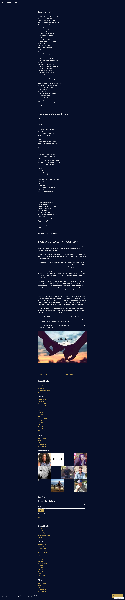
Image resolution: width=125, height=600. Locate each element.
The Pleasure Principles (10, 2)
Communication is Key (44, 390)
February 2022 (42, 399)
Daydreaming (41, 388)
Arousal (40, 392)
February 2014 (42, 431)
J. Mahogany (41, 105)
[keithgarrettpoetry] (67, 472)
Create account (42, 438)
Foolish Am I (44, 11)
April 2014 (40, 426)
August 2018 (41, 410)
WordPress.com (42, 446)
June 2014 (40, 422)
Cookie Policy (31, 596)
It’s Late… (40, 384)
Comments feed (42, 444)
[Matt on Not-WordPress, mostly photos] (80, 472)
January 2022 (41, 401)
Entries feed (41, 442)
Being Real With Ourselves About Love (58, 241)
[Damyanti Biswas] (44, 485)
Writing (56, 105)
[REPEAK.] (57, 459)
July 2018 (40, 412)
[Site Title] (44, 459)
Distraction (41, 386)
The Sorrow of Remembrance (53, 114)
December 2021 (42, 404)
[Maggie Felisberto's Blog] (80, 459)
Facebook (42, 517)
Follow (41, 510)
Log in (39, 440)
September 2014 (42, 418)
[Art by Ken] (80, 485)
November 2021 (42, 406)
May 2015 (40, 416)
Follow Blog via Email (47, 501)
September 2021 (42, 408)
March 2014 (41, 429)
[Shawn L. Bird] (44, 472)
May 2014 (40, 424)
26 (63, 374)
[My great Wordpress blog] (57, 485)
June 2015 (40, 414)
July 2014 (40, 420)
